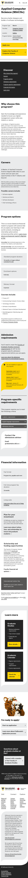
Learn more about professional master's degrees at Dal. (14, 236)
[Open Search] (19, 2)
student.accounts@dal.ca (11, 597)
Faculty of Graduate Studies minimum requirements (12, 347)
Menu (24, 2)
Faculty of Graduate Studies (10, 322)
